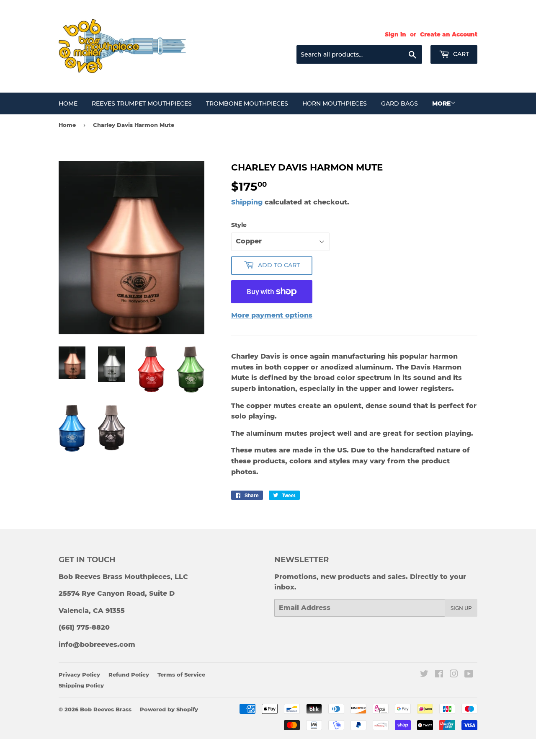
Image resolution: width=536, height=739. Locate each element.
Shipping (247, 202)
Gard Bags (399, 103)
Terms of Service (181, 674)
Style (239, 225)
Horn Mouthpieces (334, 103)
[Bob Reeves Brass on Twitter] (424, 675)
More (441, 103)
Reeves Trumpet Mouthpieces (142, 103)
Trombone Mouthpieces (247, 103)
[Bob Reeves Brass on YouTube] (468, 675)
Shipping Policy (81, 685)
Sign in (395, 34)
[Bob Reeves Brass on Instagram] (454, 675)
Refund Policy (128, 674)
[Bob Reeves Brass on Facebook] (439, 675)
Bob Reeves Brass (105, 709)
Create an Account (448, 34)
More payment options (271, 315)
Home (68, 103)
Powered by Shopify (169, 709)
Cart (460, 54)
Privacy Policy (79, 674)
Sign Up (461, 608)
